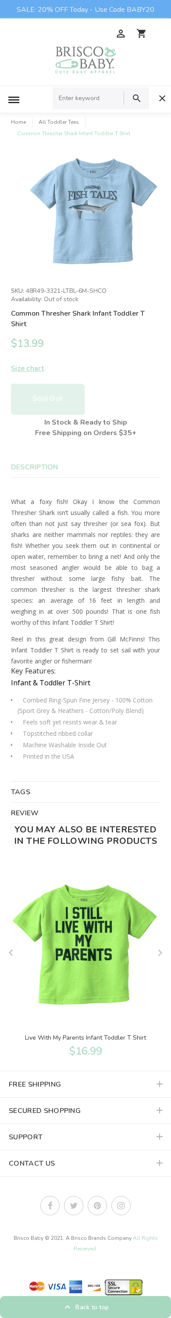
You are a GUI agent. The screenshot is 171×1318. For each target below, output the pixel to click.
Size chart (27, 368)
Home (18, 122)
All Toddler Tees (59, 122)
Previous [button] (11, 953)
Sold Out (47, 398)
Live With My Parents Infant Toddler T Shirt (85, 1038)
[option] (94, 213)
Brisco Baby (28, 1238)
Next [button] (160, 953)
